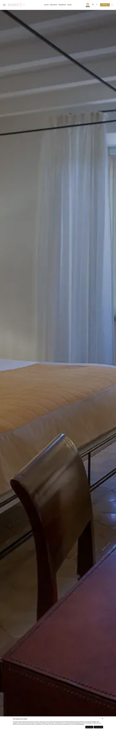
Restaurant (53, 5)
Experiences (62, 5)
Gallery (69, 5)
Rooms (46, 5)
